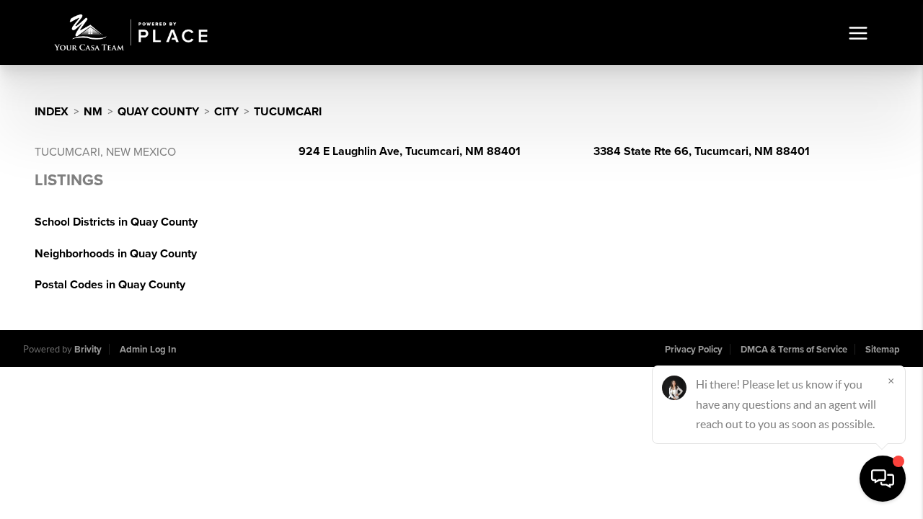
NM (93, 112)
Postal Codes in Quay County (110, 285)
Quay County (158, 112)
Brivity (88, 349)
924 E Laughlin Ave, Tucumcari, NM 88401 (410, 151)
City (226, 112)
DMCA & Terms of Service (794, 349)
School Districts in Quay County (116, 222)
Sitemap (882, 349)
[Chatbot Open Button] (883, 479)
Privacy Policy (694, 349)
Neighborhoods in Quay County (116, 254)
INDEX (52, 112)
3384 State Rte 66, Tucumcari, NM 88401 (701, 151)
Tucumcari (288, 112)
